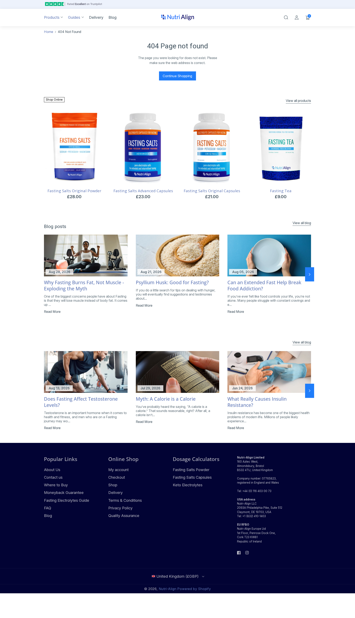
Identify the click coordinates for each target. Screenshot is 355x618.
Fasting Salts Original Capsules (212, 190)
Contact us (53, 477)
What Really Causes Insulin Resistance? (257, 402)
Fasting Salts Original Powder (74, 190)
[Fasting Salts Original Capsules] (212, 147)
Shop (112, 485)
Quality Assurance (123, 515)
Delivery (115, 492)
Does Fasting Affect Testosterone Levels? (81, 402)
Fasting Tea (281, 190)
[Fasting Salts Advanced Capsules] (143, 147)
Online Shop (123, 458)
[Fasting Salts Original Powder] (74, 147)
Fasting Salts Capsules (192, 477)
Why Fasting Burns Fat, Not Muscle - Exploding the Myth (84, 285)
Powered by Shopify (194, 589)
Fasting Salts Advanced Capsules (143, 190)
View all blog (302, 223)
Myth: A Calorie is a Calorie (166, 399)
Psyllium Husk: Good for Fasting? (172, 282)
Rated (84, 4)
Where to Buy (56, 485)
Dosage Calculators (196, 458)
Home (48, 32)
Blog (48, 515)
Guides (74, 17)
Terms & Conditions (125, 500)
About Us (52, 469)
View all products (298, 101)
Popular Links (60, 458)
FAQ (47, 508)
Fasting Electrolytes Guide (66, 500)
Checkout (116, 477)
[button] (286, 17)
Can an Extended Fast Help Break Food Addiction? (264, 285)
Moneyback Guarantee (64, 492)
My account (118, 469)
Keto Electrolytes (187, 485)
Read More (52, 312)
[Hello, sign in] (296, 17)
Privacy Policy (120, 508)
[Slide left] (45, 274)
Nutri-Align (167, 589)
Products (51, 17)
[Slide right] (309, 274)
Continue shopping (177, 76)
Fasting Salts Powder (191, 469)
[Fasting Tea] (280, 147)
